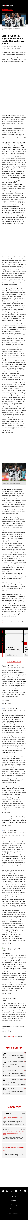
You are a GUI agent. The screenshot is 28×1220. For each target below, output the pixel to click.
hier (3, 623)
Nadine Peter (6, 46)
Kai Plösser (18, 46)
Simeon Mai (9, 654)
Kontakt (14, 1196)
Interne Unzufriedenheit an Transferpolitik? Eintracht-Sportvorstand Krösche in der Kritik (13, 1117)
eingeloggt (10, 1036)
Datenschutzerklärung (14, 1213)
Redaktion (14, 1200)
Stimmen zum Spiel (7, 9)
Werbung (14, 1204)
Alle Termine (14, 1100)
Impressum (14, 1209)
